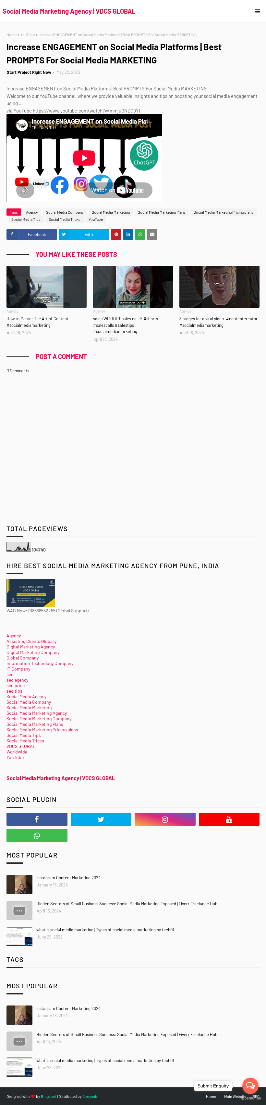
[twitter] (101, 819)
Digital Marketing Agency (30, 646)
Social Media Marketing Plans (162, 212)
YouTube (27, 34)
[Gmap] (101, 835)
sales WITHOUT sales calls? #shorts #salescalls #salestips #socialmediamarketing (125, 325)
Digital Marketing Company (32, 652)
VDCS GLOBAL (20, 746)
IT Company (18, 669)
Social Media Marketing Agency (36, 713)
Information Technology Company (39, 663)
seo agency (17, 680)
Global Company (22, 657)
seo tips (14, 691)
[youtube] (229, 819)
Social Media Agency (26, 696)
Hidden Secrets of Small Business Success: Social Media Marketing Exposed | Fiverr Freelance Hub (126, 903)
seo (10, 674)
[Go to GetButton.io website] (250, 1098)
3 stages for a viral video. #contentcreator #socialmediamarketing (218, 322)
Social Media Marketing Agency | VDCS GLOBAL (69, 11)
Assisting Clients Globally (31, 641)
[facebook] (36, 819)
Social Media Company (65, 212)
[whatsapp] (36, 835)
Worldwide (16, 751)
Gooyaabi (90, 1096)
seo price (15, 685)
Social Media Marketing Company (38, 718)
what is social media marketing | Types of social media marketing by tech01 (105, 929)
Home (11, 34)
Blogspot (48, 1096)
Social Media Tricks (64, 219)
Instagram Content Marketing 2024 (68, 877)
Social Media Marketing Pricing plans (223, 212)
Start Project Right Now (29, 72)
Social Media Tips (26, 219)
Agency (32, 212)
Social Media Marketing (111, 212)
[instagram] (165, 819)
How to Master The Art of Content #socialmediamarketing (37, 322)
